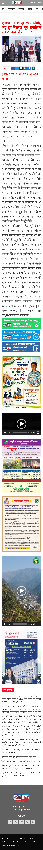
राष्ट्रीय (30, 9)
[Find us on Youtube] (21, 822)
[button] (21, 424)
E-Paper (25, 841)
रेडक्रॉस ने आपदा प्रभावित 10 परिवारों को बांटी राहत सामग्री (21, 761)
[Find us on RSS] (33, 822)
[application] (21, 424)
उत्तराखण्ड (11, 9)
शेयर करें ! (6, 68)
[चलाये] (5, 432)
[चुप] (34, 432)
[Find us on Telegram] (27, 822)
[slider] (20, 432)
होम (3, 9)
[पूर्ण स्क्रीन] (38, 432)
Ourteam (5, 841)
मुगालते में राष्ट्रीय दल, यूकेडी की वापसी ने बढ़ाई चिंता (19, 757)
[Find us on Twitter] (15, 822)
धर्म (37, 9)
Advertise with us (7, 838)
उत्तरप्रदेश (21, 9)
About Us (15, 841)
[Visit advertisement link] (21, 18)
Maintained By (10, 845)
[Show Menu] (3, 3)
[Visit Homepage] (17, 3)
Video (35, 841)
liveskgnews (18, 845)
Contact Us (21, 838)
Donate (32, 838)
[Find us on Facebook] (10, 822)
